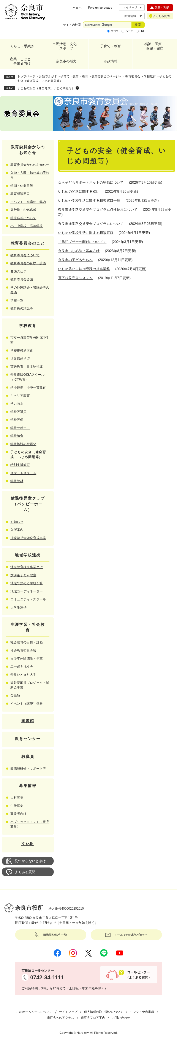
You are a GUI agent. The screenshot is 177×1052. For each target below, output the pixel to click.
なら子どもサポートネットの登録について (91, 182)
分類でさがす (48, 76)
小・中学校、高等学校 (26, 226)
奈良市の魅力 (66, 61)
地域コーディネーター (26, 591)
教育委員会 (132, 76)
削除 (77, 88)
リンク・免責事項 (142, 1012)
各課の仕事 (18, 271)
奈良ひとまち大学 (23, 674)
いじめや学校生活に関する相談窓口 (85, 233)
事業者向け (18, 813)
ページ (129, 30)
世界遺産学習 (20, 358)
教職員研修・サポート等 (28, 768)
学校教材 (16, 481)
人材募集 (16, 797)
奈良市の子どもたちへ (75, 260)
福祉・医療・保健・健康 (154, 46)
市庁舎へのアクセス (60, 1017)
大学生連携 (18, 607)
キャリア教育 (20, 395)
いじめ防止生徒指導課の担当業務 (84, 269)
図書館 (27, 721)
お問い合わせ (121, 1017)
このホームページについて (34, 1012)
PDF (142, 30)
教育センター (28, 739)
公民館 (15, 695)
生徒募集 (16, 805)
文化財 (27, 844)
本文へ (77, 7)
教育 (85, 76)
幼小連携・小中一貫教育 (28, 387)
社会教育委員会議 (23, 650)
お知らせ (16, 522)
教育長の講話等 (21, 308)
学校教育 (150, 76)
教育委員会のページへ (107, 76)
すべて (115, 30)
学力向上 (16, 403)
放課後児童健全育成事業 (28, 538)
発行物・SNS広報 (23, 210)
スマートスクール (23, 473)
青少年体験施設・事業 (26, 658)
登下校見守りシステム (75, 278)
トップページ (26, 76)
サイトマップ (68, 1012)
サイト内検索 (72, 24)
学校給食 (16, 436)
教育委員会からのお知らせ (29, 164)
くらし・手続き (22, 46)
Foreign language (100, 7)
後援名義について (23, 218)
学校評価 (16, 419)
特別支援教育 (20, 465)
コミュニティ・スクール (28, 599)
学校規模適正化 (21, 350)
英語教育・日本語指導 (26, 366)
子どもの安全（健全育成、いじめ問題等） (46, 88)
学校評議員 (18, 412)
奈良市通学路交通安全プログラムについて (91, 224)
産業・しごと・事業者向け (22, 61)
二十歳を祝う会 (21, 666)
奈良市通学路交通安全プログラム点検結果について (97, 209)
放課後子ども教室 (23, 575)
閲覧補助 (130, 16)
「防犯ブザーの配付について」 (82, 242)
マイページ (130, 7)
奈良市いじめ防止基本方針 (79, 251)
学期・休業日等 (21, 186)
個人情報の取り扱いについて (103, 1012)
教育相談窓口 (20, 193)
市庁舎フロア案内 (93, 1017)
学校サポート (20, 428)
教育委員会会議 (21, 279)
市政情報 (110, 61)
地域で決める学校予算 (26, 583)
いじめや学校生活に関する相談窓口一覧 (89, 200)
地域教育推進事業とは (26, 567)
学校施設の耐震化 (23, 444)
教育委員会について (25, 255)
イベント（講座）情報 (26, 703)
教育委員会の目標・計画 (28, 263)
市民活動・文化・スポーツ (66, 46)
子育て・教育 (110, 46)
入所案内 (16, 530)
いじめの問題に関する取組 (79, 191)
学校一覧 (16, 300)
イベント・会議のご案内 (28, 202)
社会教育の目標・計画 (26, 642)
